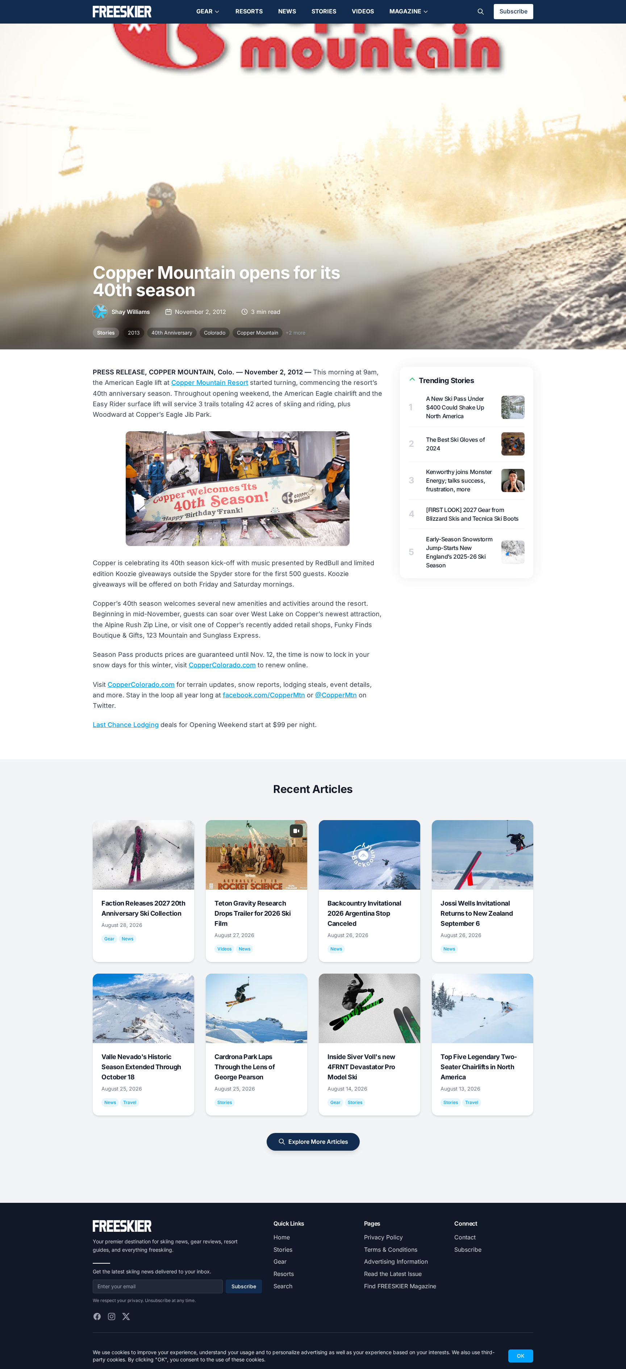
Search (283, 1286)
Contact (465, 1237)
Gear (204, 11)
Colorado (214, 332)
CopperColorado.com (222, 665)
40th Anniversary (171, 332)
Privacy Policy (383, 1237)
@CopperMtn (336, 695)
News (287, 11)
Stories (324, 11)
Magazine (405, 11)
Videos (363, 11)
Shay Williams (131, 311)
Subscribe (513, 11)
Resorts (249, 11)
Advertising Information (396, 1261)
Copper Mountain (257, 332)
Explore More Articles (318, 1141)
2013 (134, 332)
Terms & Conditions (390, 1249)
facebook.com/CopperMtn (264, 695)
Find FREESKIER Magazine (400, 1286)
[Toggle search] (480, 11)
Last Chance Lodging (126, 724)
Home (282, 1237)
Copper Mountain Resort (209, 382)
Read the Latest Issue (393, 1273)
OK (521, 1356)
